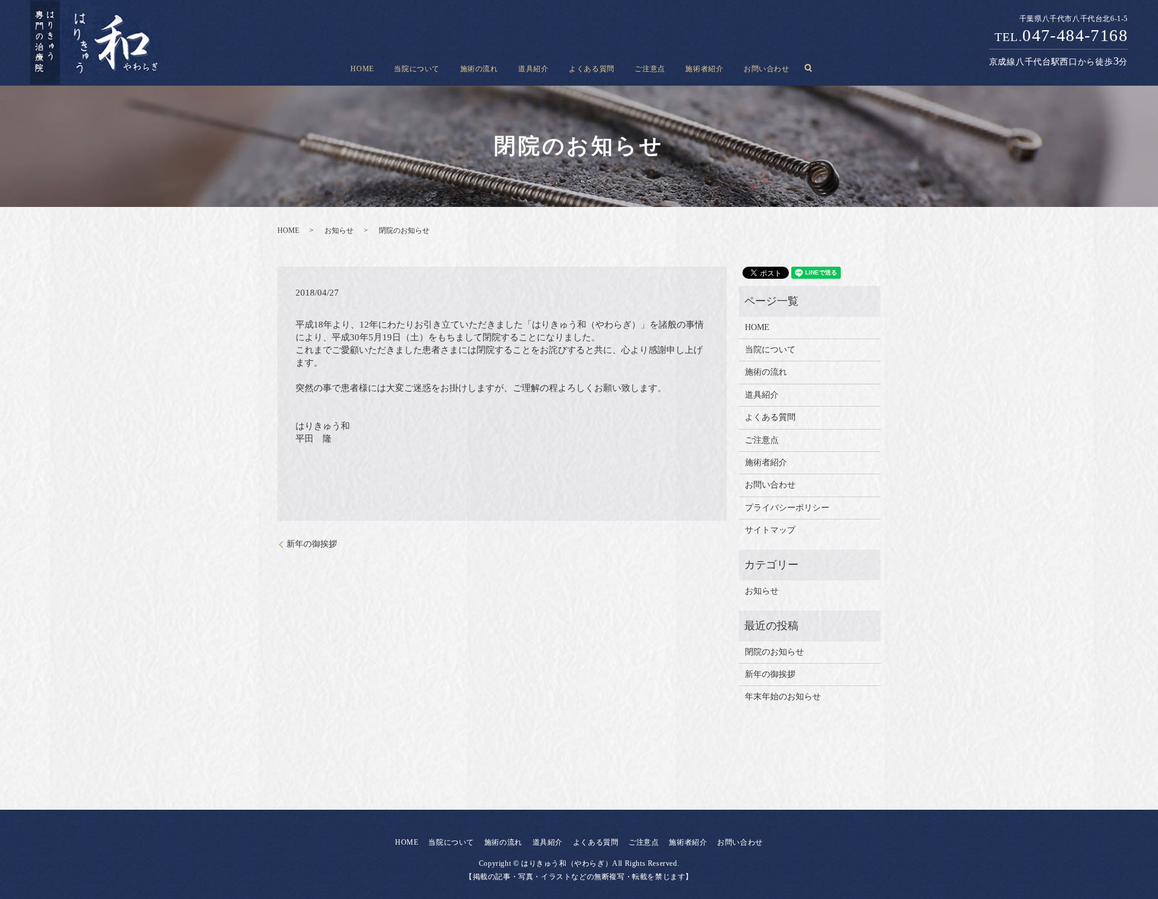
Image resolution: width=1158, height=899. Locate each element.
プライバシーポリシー (787, 507)
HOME (361, 68)
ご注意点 (649, 68)
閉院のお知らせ (774, 651)
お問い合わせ (766, 68)
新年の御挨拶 (311, 543)
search (808, 68)
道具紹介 (533, 68)
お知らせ (338, 230)
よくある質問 (592, 68)
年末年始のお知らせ (783, 696)
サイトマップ (770, 530)
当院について (417, 68)
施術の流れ (479, 68)
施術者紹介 (704, 68)
